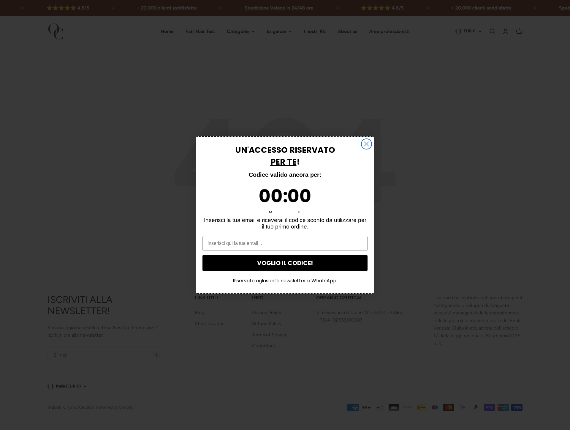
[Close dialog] (366, 144)
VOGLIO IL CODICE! (285, 263)
